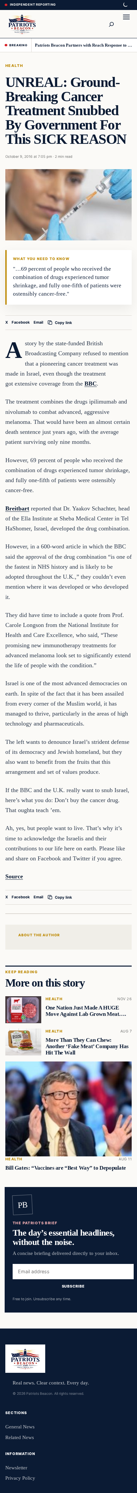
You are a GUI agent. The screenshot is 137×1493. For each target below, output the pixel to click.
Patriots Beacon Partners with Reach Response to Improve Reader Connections (83, 45)
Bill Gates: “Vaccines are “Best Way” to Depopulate (65, 1168)
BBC (90, 383)
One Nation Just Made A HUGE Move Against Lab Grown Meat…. (86, 1011)
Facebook (21, 322)
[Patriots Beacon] (22, 24)
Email (38, 322)
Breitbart (17, 508)
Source (14, 876)
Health (14, 65)
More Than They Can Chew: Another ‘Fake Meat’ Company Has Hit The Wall (87, 1046)
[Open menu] (126, 24)
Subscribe (73, 1286)
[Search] (111, 24)
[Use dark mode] (125, 5)
